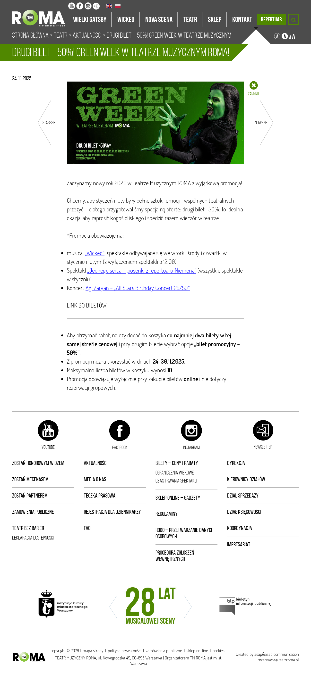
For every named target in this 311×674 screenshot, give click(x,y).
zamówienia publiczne (164, 650)
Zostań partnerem (30, 495)
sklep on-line (197, 650)
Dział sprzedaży (243, 495)
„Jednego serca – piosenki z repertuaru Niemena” (141, 270)
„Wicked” (94, 253)
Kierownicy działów (246, 479)
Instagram (191, 447)
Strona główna (30, 35)
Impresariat (238, 544)
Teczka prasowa (99, 495)
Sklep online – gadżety (178, 498)
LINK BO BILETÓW (86, 305)
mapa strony (93, 650)
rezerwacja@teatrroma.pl (278, 660)
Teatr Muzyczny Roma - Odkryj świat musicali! (40, 13)
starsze (49, 122)
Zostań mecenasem (30, 479)
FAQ (87, 528)
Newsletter (263, 446)
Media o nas (95, 479)
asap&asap (263, 654)
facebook (119, 447)
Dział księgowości (244, 512)
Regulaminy (167, 514)
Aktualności (87, 35)
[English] (109, 6)
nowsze (261, 122)
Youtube (48, 447)
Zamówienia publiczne (33, 512)
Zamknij (253, 94)
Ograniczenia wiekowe (175, 472)
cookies (219, 650)
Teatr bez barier (28, 528)
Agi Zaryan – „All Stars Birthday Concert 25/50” (138, 287)
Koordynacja (239, 528)
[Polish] (118, 6)
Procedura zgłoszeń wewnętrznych (175, 555)
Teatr (61, 35)
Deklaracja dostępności (33, 538)
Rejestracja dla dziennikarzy (112, 512)
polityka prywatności (124, 650)
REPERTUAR (271, 19)
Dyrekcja (236, 463)
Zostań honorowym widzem (38, 463)
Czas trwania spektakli (176, 480)
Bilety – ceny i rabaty (177, 463)
